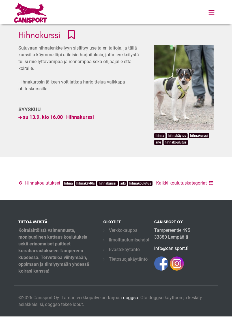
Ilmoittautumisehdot (129, 240)
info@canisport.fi (171, 248)
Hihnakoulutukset (42, 183)
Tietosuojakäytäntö (128, 259)
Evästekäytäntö (124, 249)
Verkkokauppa (123, 230)
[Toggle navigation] (211, 13)
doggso (130, 297)
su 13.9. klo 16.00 (58, 117)
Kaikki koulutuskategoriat (181, 183)
